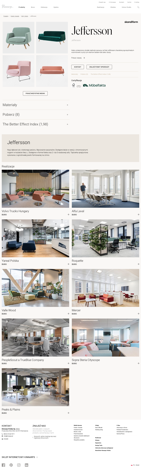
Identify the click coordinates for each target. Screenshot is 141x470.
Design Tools (98, 445)
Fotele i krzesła (15, 16)
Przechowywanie (78, 433)
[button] (99, 67)
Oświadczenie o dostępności (124, 431)
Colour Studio (126, 7)
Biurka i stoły (77, 431)
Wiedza (113, 7)
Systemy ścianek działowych (81, 436)
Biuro (33, 7)
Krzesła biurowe (78, 429)
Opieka (56, 7)
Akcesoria (76, 438)
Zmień (137, 465)
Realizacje (100, 7)
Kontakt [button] (77, 67)
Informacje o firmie (122, 427)
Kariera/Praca (120, 433)
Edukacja (44, 7)
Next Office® (98, 427)
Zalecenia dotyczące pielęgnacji (104, 448)
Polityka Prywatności (122, 429)
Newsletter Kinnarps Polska (103, 450)
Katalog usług (99, 429)
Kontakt (121, 2)
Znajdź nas (102, 2)
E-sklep (137, 2)
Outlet (129, 2)
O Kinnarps (112, 2)
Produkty (22, 7)
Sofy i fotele (24, 16)
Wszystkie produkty (79, 440)
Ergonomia (98, 443)
